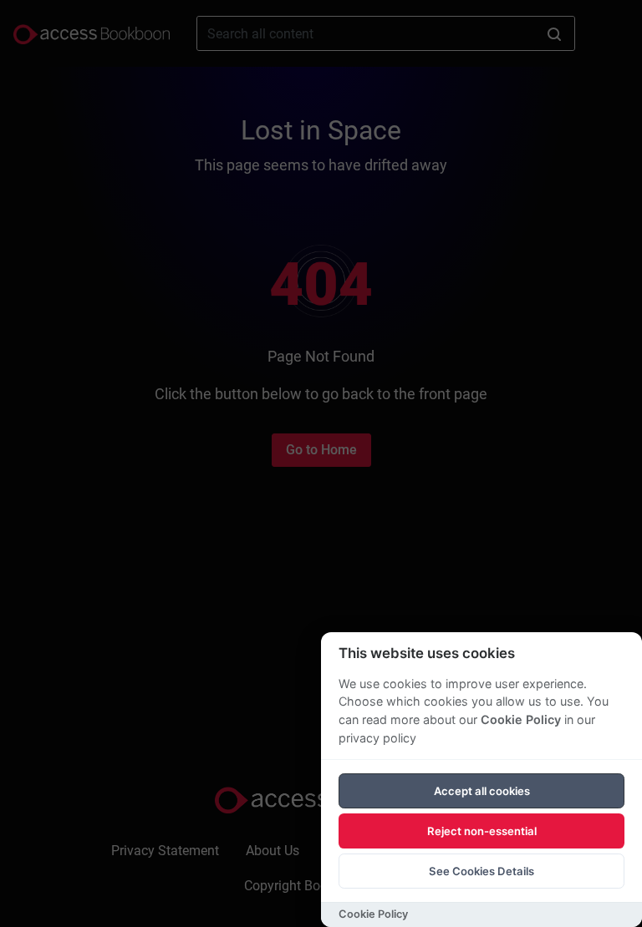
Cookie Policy (521, 719)
